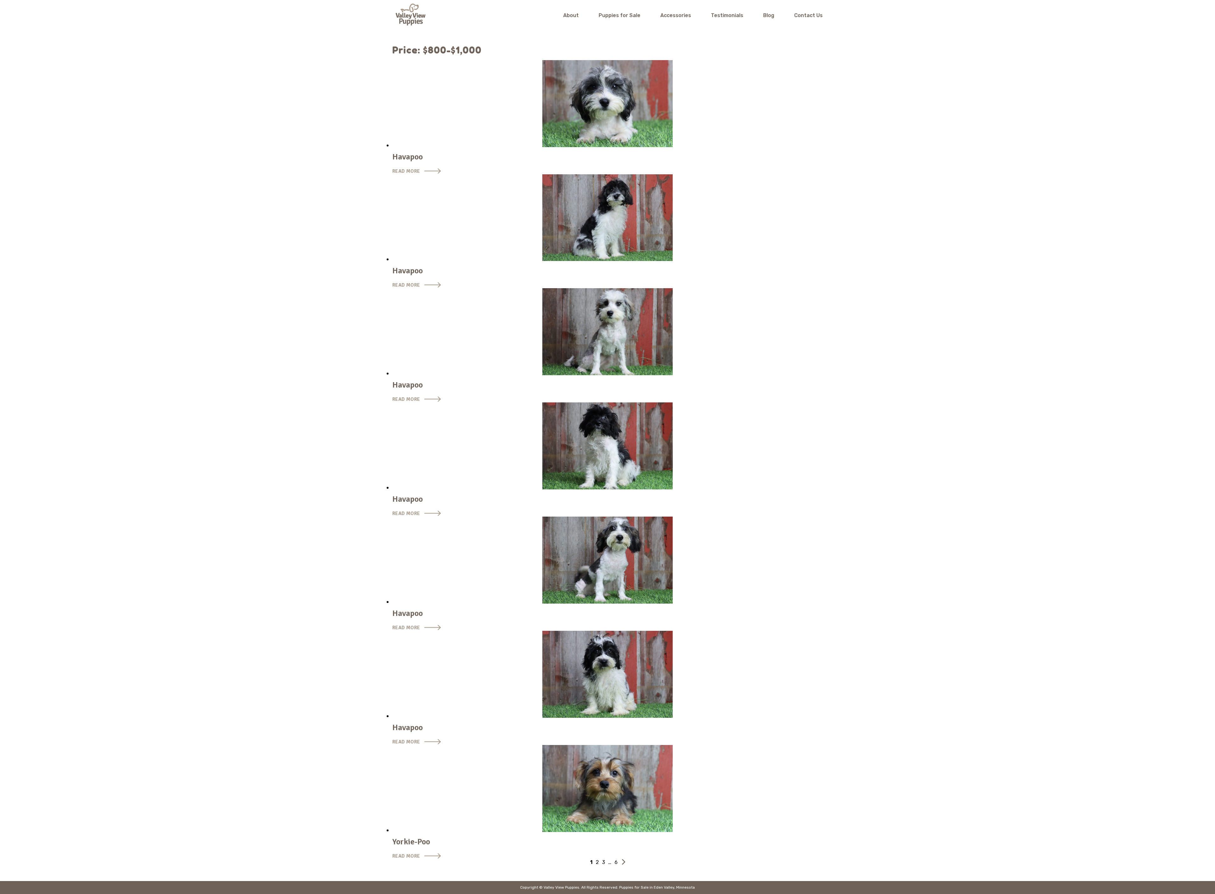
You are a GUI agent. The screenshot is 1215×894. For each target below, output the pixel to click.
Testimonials (727, 15)
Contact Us (808, 15)
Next (623, 862)
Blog (768, 15)
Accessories (675, 15)
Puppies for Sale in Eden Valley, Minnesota (657, 887)
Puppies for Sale (619, 15)
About (571, 15)
